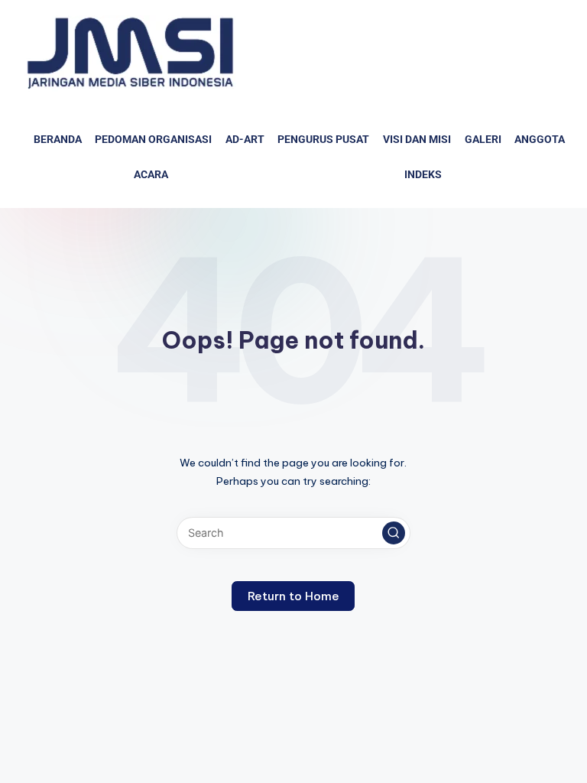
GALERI (483, 139)
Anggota (539, 139)
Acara (151, 174)
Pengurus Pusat (323, 139)
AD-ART (244, 139)
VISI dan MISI (417, 139)
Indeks (423, 174)
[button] (393, 532)
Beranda (58, 139)
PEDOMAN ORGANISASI (153, 139)
